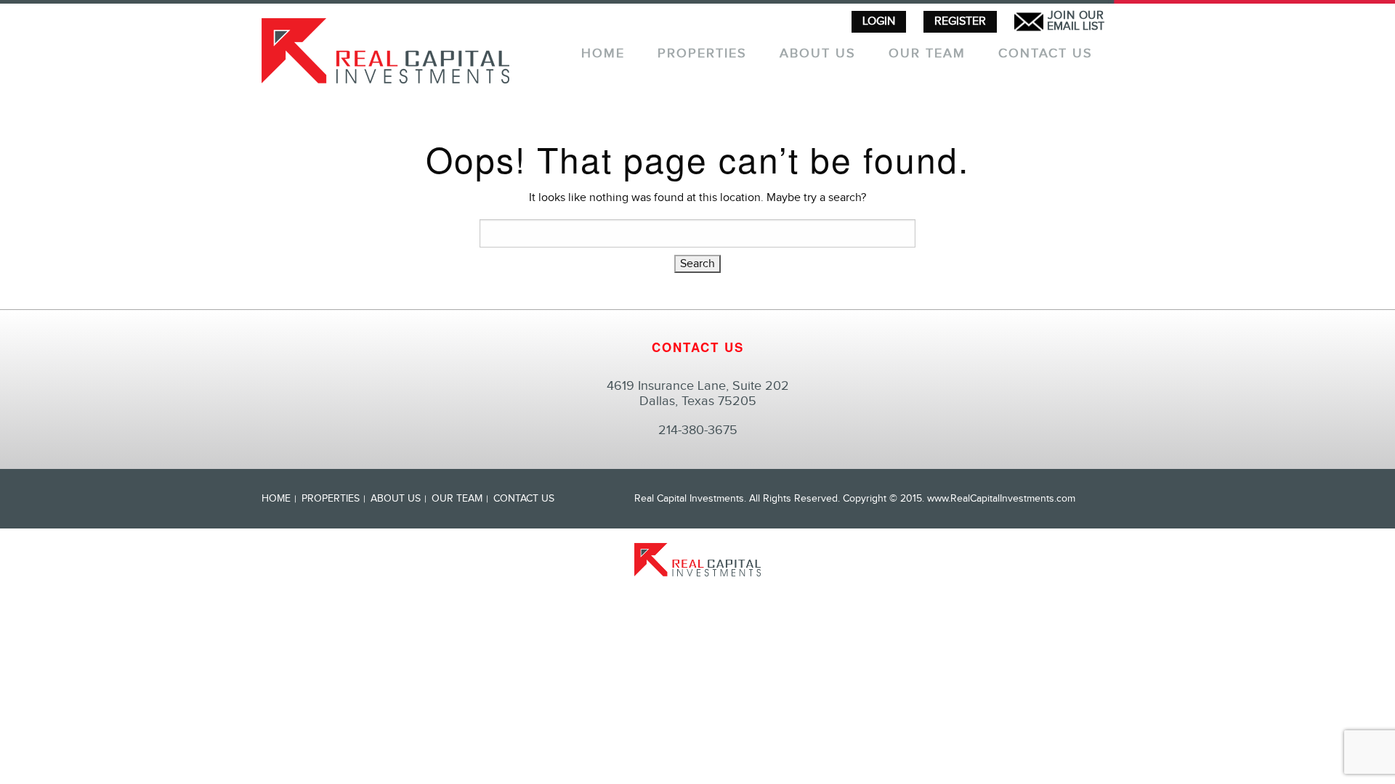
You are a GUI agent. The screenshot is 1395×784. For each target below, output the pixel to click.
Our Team (927, 54)
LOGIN (878, 21)
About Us (818, 54)
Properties (702, 54)
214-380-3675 (697, 430)
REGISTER (960, 21)
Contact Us (1045, 54)
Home (603, 54)
